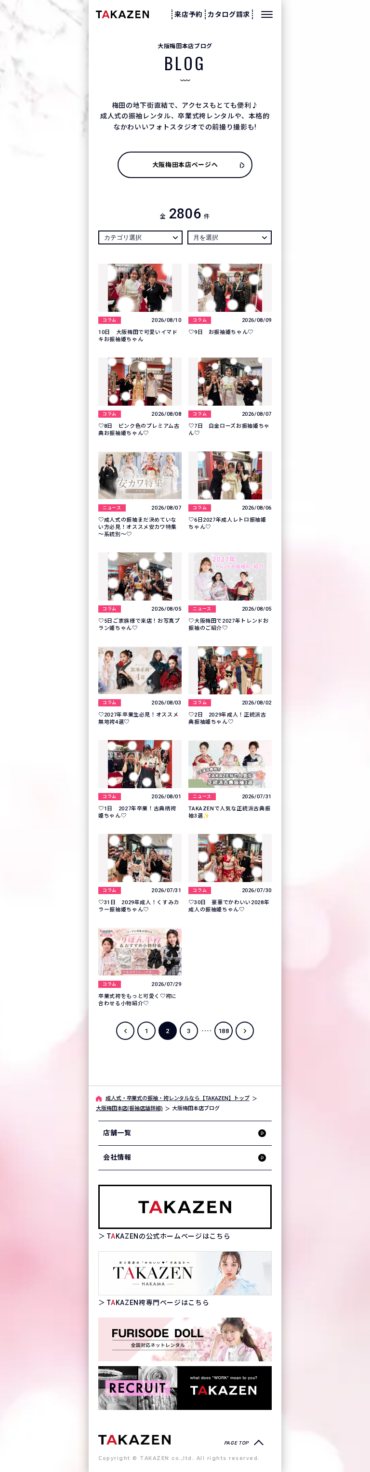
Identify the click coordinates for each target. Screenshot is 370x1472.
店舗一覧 (117, 1133)
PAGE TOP (236, 1443)
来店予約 (188, 14)
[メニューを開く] (266, 14)
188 (223, 1031)
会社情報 (117, 1157)
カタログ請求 (229, 14)
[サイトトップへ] (134, 1439)
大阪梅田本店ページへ (185, 164)
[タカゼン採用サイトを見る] (185, 1388)
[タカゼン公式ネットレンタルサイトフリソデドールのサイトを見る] (185, 1339)
